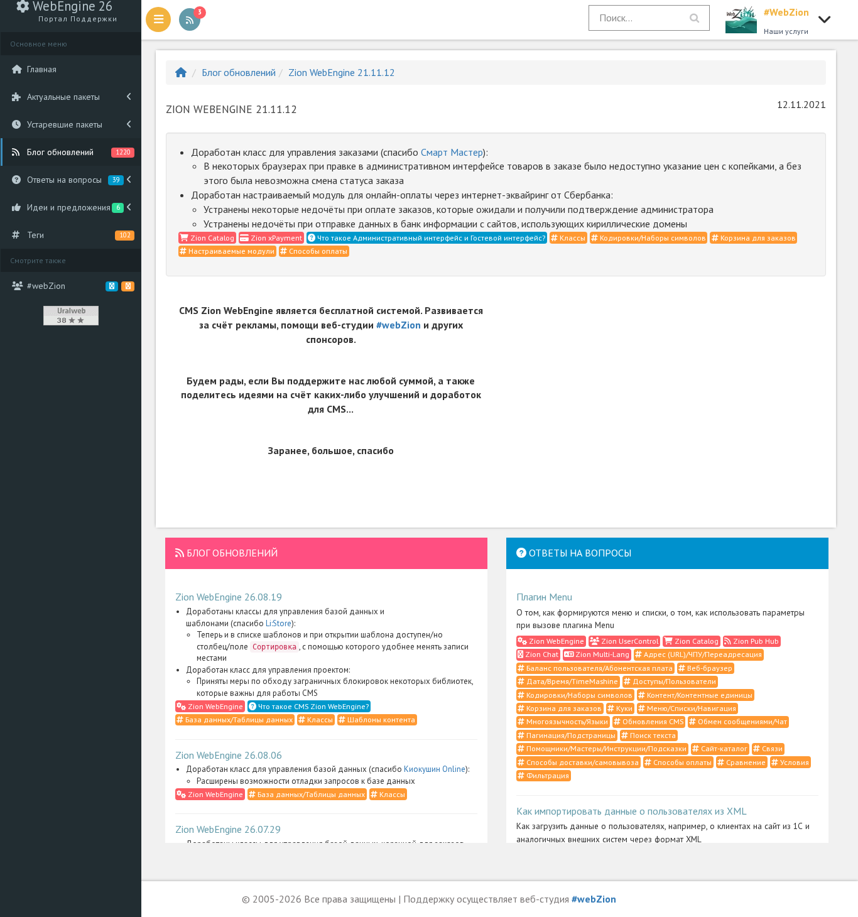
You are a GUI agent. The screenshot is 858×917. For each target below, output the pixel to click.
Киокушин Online (434, 769)
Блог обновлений (239, 72)
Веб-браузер (708, 668)
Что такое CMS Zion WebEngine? (312, 706)
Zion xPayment (275, 237)
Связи (771, 748)
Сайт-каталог (723, 748)
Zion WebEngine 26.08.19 (228, 596)
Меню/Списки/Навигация (690, 708)
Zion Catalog (211, 237)
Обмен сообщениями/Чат (741, 721)
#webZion (398, 324)
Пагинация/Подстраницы (570, 735)
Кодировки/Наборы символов (652, 237)
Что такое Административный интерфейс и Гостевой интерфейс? (430, 237)
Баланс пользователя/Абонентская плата (598, 668)
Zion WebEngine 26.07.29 (228, 829)
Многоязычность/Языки (566, 721)
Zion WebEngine (214, 706)
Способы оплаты (317, 251)
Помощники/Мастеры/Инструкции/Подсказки (605, 748)
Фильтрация (546, 775)
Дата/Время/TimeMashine (571, 681)
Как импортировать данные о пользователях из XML (631, 811)
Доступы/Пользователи (673, 681)
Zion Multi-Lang (601, 654)
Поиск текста (652, 735)
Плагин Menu (544, 596)
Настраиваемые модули (230, 251)
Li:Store (278, 623)
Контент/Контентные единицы (698, 695)
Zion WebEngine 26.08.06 (228, 755)
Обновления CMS (652, 721)
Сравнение (745, 762)
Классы (571, 237)
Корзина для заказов (757, 237)
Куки (623, 708)
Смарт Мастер (452, 152)
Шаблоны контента (380, 719)
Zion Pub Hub (755, 641)
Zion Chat (540, 654)
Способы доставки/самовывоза (581, 762)
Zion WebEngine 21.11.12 (341, 72)
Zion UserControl (628, 641)
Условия (793, 762)
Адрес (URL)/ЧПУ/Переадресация (702, 654)
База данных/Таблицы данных (238, 719)
